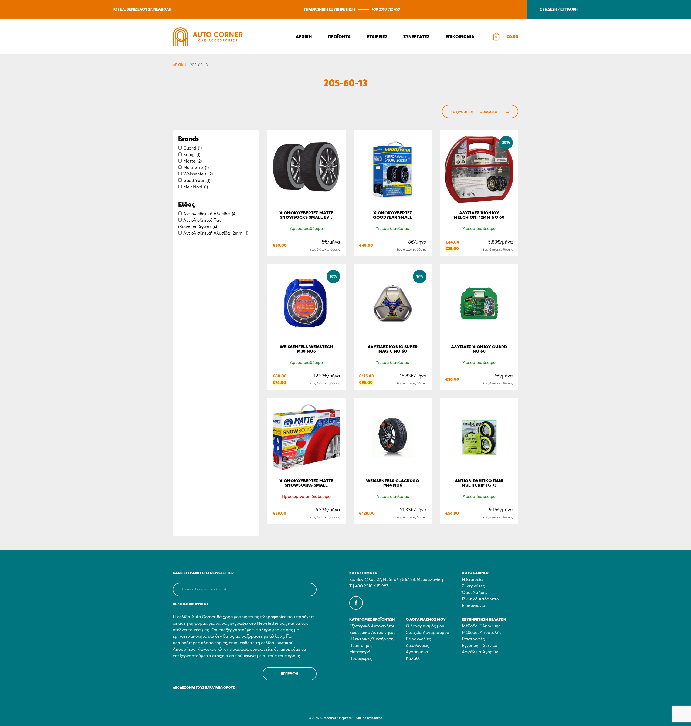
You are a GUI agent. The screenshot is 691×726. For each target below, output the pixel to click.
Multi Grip (193, 168)
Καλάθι (413, 658)
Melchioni (192, 187)
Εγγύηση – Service (479, 645)
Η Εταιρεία (472, 580)
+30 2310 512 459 (386, 9)
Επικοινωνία (473, 605)
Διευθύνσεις (417, 645)
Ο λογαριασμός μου (425, 626)
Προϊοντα (339, 37)
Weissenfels (194, 174)
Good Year (194, 180)
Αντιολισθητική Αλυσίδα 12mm (212, 233)
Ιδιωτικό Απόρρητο (480, 599)
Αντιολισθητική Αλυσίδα (206, 214)
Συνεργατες (416, 37)
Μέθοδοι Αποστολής (482, 632)
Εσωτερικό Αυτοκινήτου (372, 632)
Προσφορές (360, 658)
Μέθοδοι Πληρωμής (481, 626)
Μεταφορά (360, 652)
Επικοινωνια (460, 37)
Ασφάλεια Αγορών (480, 652)
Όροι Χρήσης (475, 592)
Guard (189, 148)
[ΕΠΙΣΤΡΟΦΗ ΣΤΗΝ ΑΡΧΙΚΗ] (208, 36)
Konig (189, 155)
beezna (376, 718)
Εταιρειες (377, 37)
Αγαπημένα (417, 652)
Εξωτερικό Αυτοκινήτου (372, 626)
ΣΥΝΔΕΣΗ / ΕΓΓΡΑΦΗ (559, 9)
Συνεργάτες (473, 586)
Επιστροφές (473, 639)
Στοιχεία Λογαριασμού (427, 632)
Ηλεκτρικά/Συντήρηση (371, 639)
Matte (189, 161)
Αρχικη (304, 37)
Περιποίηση (360, 645)
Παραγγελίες (418, 639)
